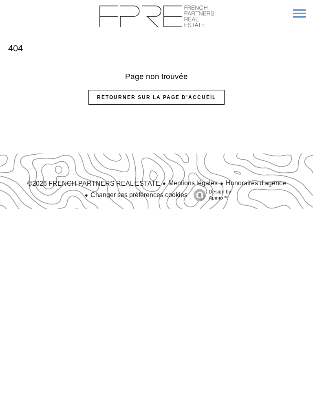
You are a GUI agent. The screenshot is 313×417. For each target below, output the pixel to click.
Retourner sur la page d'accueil (156, 97)
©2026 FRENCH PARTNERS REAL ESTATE (93, 183)
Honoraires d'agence (256, 183)
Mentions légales (193, 183)
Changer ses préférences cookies (138, 194)
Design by (220, 195)
